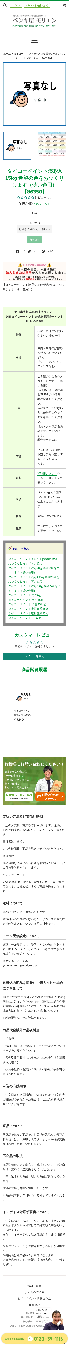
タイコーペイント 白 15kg (24, 617)
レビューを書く (34, 656)
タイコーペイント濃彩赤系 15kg (28, 613)
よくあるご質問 (34, 1292)
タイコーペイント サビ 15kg (25, 599)
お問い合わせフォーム (50, 796)
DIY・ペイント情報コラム (34, 1298)
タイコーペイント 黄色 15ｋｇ (27, 604)
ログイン (16, 5)
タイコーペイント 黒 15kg (24, 595)
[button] (25, 197)
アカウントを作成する (36, 5)
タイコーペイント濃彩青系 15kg (28, 608)
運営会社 (34, 1305)
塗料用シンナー (47, 473)
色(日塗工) (34, 223)
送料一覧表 (34, 1286)
